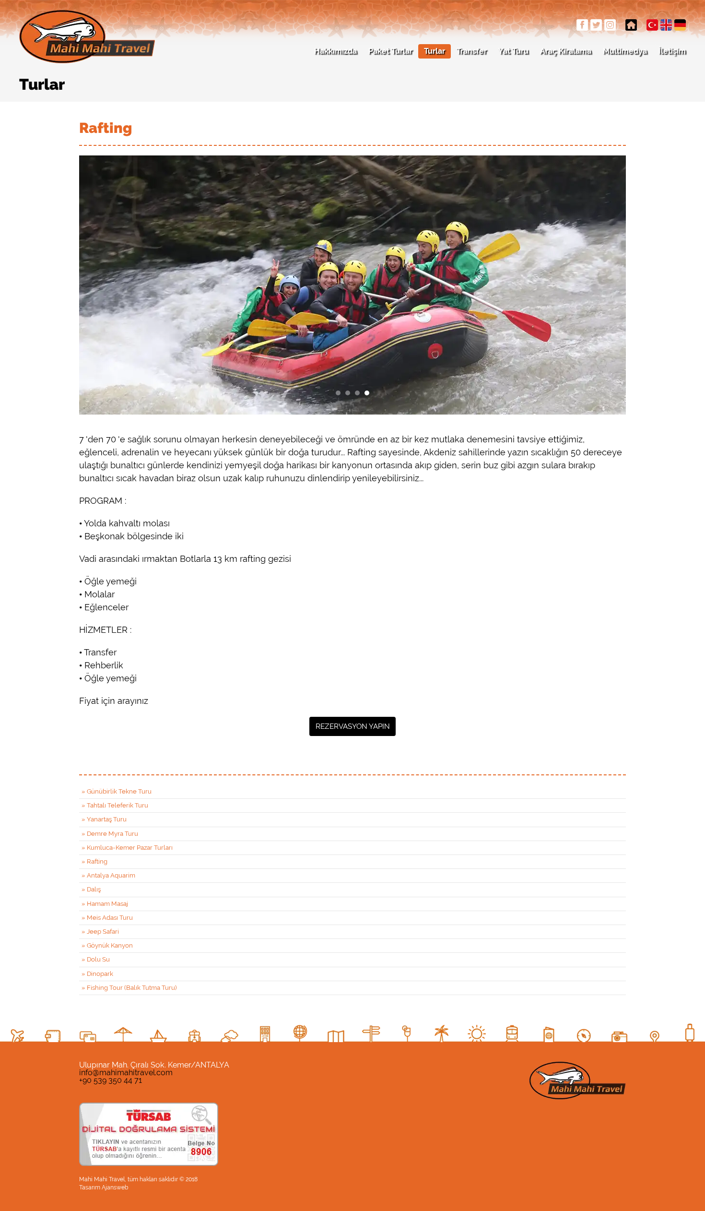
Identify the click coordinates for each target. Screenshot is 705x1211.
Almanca (680, 25)
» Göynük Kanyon (107, 945)
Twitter (596, 25)
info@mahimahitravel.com (126, 1072)
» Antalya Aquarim (108, 875)
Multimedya (625, 51)
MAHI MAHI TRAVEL (87, 36)
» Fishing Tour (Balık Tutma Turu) (129, 987)
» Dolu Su (96, 959)
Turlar (434, 51)
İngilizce (666, 25)
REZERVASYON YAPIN (353, 726)
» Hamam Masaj (105, 903)
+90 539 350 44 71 (110, 1080)
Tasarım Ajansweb (103, 1187)
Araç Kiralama (565, 51)
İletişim (672, 51)
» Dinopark (97, 973)
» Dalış (91, 889)
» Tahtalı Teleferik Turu (115, 805)
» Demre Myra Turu (110, 833)
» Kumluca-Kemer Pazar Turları (127, 847)
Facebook (582, 25)
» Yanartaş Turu (104, 819)
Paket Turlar (390, 51)
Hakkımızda (335, 51)
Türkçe (652, 25)
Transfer (472, 51)
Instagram (610, 25)
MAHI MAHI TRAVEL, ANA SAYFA (631, 25)
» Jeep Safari (100, 931)
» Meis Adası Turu (107, 917)
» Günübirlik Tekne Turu (117, 791)
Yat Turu (513, 51)
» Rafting (94, 861)
